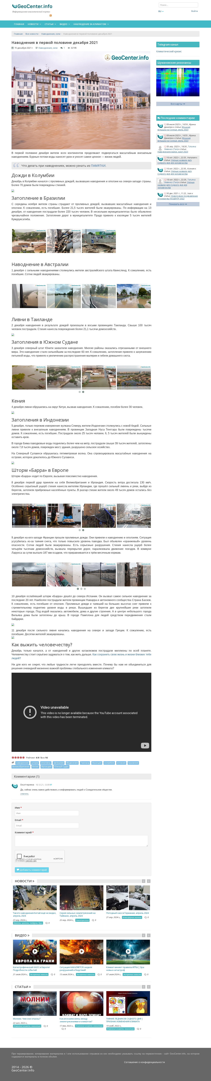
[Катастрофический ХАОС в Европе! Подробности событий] (35, 951)
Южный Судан (61, 766)
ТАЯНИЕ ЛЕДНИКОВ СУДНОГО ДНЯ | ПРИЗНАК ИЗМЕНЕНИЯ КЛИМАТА (124, 1020)
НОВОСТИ (23, 881)
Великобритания (20, 766)
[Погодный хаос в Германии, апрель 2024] (128, 897)
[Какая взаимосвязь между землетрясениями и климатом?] (81, 1003)
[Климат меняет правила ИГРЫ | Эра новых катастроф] (128, 951)
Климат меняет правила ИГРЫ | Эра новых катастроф (125, 968)
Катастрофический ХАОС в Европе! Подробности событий (31, 968)
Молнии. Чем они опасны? (26, 1018)
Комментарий (24, 832)
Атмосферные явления (132, 917)
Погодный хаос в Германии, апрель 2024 (127, 912)
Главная (19, 24)
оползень (46, 762)
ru (160, 11)
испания (121, 762)
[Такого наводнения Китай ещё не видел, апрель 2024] (35, 897)
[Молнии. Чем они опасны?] (35, 1003)
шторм (34, 762)
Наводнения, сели (48, 47)
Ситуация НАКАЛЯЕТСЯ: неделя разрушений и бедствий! (76, 968)
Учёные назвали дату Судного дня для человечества (175, 161)
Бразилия (133, 762)
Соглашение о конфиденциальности (144, 1062)
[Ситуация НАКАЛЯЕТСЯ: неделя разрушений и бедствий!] (81, 951)
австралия (59, 762)
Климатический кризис (169, 51)
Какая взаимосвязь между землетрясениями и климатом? (76, 1020)
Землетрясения (82, 920)
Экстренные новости (39, 974)
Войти (194, 11)
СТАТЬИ (22, 987)
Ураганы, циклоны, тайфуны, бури (28, 923)
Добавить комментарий (33, 869)
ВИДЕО (21, 935)
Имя (18, 807)
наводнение (22, 762)
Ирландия (46, 766)
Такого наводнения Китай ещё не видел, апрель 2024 (34, 914)
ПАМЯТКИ (98, 166)
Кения (35, 766)
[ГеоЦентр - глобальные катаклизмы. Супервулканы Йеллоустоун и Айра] (32, 6)
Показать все (177, 204)
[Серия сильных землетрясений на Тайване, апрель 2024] (81, 897)
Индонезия (72, 762)
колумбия (109, 762)
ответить (24, 793)
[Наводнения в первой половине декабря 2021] (29, 241)
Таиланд (85, 762)
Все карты (177, 103)
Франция (96, 762)
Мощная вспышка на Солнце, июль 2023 (174, 128)
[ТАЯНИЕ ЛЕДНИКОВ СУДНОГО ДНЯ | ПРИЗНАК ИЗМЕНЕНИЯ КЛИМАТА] (128, 1003)
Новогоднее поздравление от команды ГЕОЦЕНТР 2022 (178, 197)
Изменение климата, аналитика (27, 1026)
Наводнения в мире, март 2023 (173, 151)
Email (19, 820)
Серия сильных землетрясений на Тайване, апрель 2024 (77, 914)
